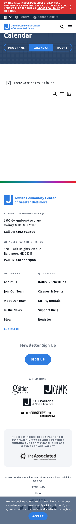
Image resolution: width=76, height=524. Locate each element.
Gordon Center (48, 17)
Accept (38, 516)
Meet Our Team (15, 301)
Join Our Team (14, 291)
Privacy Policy (38, 487)
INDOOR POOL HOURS (48, 8)
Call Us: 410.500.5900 (20, 260)
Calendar (41, 47)
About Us (10, 282)
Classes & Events (51, 291)
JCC (10, 17)
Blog (7, 319)
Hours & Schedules (52, 282)
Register (44, 319)
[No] (71, 510)
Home (38, 493)
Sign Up (38, 359)
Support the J (48, 310)
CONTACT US (11, 329)
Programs (16, 47)
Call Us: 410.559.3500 (19, 232)
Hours (62, 47)
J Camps (24, 17)
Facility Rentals (49, 301)
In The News (13, 310)
